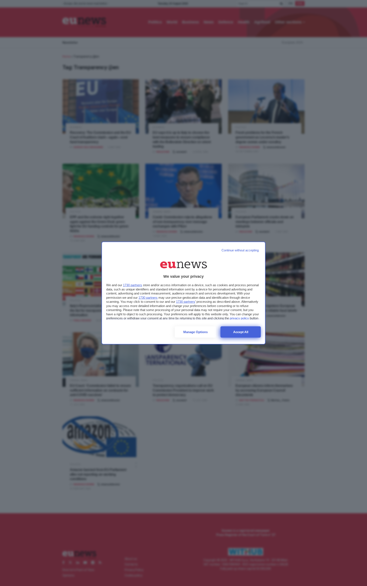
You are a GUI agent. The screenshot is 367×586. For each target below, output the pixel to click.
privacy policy (239, 318)
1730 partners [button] (132, 285)
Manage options (195, 332)
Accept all (240, 332)
